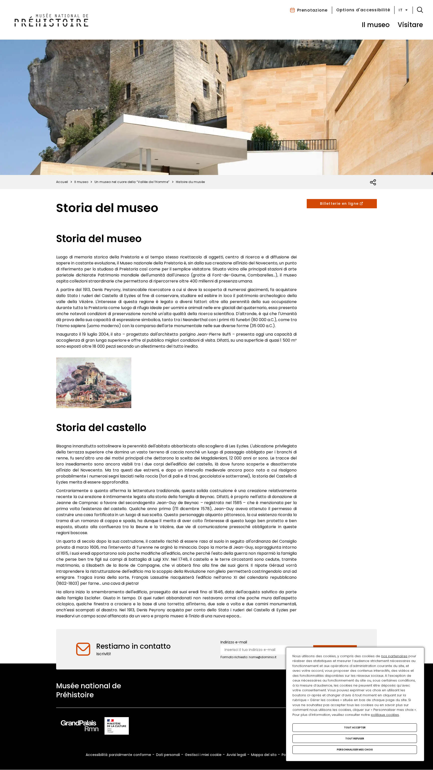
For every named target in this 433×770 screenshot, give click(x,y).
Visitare (410, 24)
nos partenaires (394, 656)
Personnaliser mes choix (355, 749)
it (401, 10)
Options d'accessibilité (363, 10)
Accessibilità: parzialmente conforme (118, 754)
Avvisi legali (236, 754)
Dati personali (168, 754)
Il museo (376, 24)
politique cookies (385, 714)
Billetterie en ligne (339, 203)
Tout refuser (354, 738)
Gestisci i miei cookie (203, 754)
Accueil (62, 182)
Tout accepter (355, 727)
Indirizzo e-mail (234, 642)
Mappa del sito (264, 754)
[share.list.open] (373, 182)
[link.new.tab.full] (79, 726)
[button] (420, 10)
